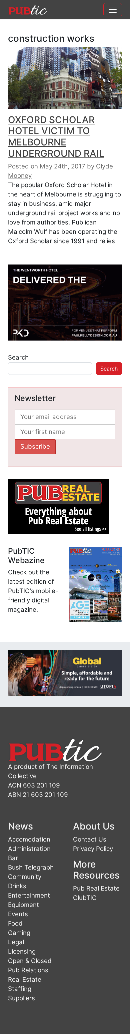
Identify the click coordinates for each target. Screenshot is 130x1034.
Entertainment (29, 895)
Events (18, 914)
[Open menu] (112, 9)
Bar (13, 858)
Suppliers (21, 998)
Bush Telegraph (31, 867)
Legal (16, 942)
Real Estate (24, 979)
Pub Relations (28, 970)
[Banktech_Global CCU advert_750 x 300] (65, 672)
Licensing (22, 951)
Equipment (23, 905)
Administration (29, 849)
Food (15, 923)
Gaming (19, 933)
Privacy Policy (93, 849)
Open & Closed (30, 961)
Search (18, 357)
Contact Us (89, 839)
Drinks (17, 886)
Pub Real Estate (96, 888)
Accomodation (29, 839)
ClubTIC (85, 898)
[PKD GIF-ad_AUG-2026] (65, 302)
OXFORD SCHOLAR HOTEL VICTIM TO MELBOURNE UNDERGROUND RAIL (56, 136)
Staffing (19, 989)
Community (24, 877)
